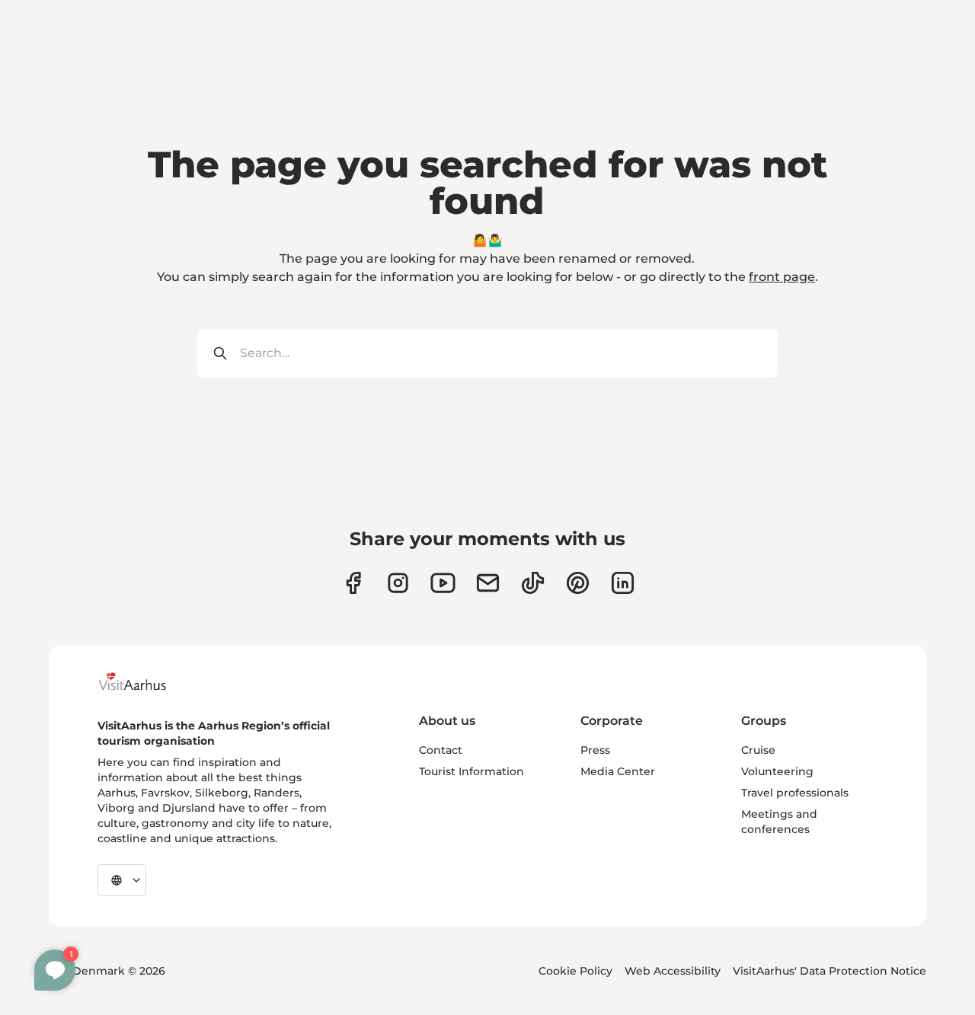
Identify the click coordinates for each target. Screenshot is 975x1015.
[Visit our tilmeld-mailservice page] (488, 583)
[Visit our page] (398, 583)
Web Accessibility (673, 971)
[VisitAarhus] (144, 681)
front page (782, 277)
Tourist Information (471, 771)
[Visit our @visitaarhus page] (532, 583)
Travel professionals (795, 793)
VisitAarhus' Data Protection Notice (829, 971)
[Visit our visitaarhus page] (353, 583)
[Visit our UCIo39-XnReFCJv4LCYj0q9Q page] (443, 583)
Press (595, 750)
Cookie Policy (575, 971)
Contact (440, 750)
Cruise (758, 750)
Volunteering (777, 771)
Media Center (617, 771)
